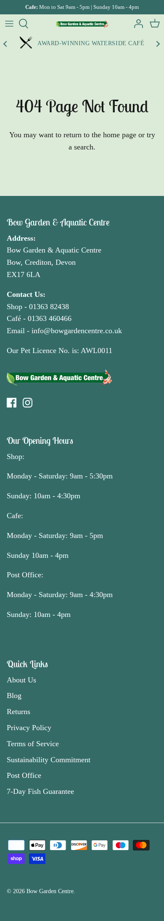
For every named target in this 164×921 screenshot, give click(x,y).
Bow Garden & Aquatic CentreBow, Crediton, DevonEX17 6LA (54, 262)
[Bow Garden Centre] (82, 23)
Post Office (24, 775)
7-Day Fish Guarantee (40, 791)
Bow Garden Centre (50, 891)
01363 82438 (49, 306)
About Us (21, 680)
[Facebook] (11, 403)
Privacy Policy (29, 727)
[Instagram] (27, 403)
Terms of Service (33, 743)
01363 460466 (49, 318)
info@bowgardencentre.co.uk (77, 330)
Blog (14, 695)
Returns (18, 711)
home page (119, 134)
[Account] (136, 23)
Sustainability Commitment (48, 759)
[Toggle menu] (9, 23)
